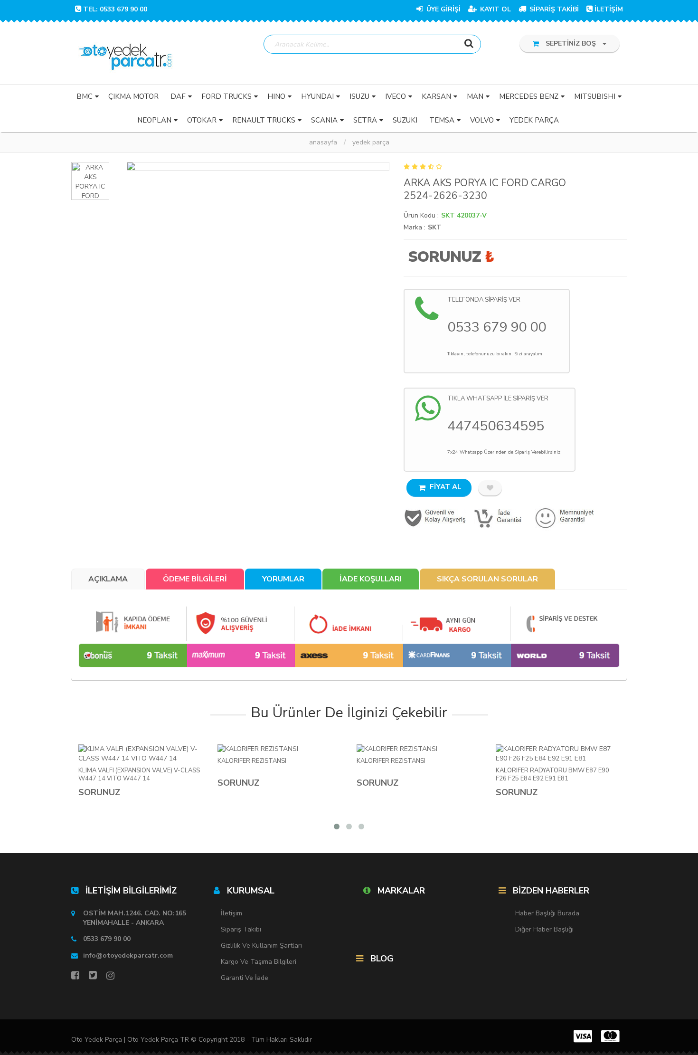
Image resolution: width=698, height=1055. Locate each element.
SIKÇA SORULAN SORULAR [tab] (487, 579)
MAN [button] (475, 96)
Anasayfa (323, 142)
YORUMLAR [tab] (283, 579)
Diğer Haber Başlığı (544, 929)
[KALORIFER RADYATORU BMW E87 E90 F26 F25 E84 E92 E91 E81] (558, 753)
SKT (435, 227)
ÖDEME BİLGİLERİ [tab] (195, 579)
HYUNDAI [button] (317, 96)
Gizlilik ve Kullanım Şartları (261, 945)
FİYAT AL (445, 487)
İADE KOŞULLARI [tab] (371, 579)
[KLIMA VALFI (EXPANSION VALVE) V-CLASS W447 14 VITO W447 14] (140, 753)
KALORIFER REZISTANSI (251, 761)
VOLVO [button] (482, 120)
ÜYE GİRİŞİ (442, 9)
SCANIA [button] (324, 120)
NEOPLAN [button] (154, 120)
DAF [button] (178, 96)
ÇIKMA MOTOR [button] (133, 96)
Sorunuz (444, 257)
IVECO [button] (395, 96)
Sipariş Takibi (241, 929)
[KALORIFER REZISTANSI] (279, 749)
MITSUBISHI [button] (594, 96)
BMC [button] (84, 96)
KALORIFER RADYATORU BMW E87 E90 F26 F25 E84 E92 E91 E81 (552, 774)
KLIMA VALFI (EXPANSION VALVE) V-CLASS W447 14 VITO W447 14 (139, 774)
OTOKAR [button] (202, 120)
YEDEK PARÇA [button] (534, 120)
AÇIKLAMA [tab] (108, 579)
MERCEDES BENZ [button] (528, 96)
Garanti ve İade (244, 977)
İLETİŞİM (608, 9)
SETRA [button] (365, 120)
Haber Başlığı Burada (547, 913)
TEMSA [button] (441, 120)
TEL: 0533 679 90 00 (115, 9)
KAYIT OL (494, 9)
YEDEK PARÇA (370, 142)
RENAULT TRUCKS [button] (263, 120)
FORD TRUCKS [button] (226, 96)
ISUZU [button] (359, 96)
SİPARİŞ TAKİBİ (553, 9)
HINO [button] (276, 96)
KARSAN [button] (436, 96)
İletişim (231, 913)
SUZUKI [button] (405, 120)
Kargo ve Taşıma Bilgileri (258, 961)
